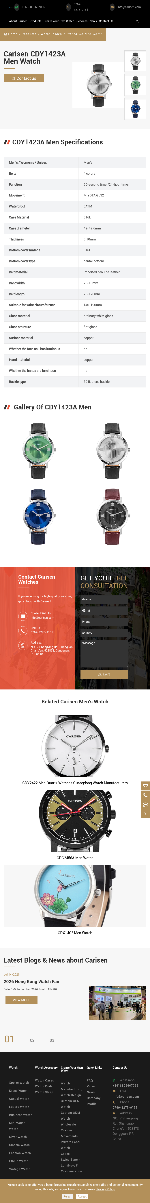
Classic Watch (19, 1145)
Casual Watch (19, 1099)
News (93, 21)
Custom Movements (69, 1133)
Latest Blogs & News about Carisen (56, 960)
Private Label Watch (70, 1145)
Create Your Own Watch (59, 21)
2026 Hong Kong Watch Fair (31, 981)
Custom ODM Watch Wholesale (70, 1118)
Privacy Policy (105, 1189)
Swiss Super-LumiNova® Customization (71, 1165)
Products (35, 21)
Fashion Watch (20, 1153)
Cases (65, 1154)
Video (91, 1086)
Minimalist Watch (17, 1126)
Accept (82, 1196)
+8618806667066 (33, 7)
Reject (67, 1196)
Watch (46, 34)
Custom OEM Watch (70, 1104)
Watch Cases (44, 1080)
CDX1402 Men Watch (75, 933)
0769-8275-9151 (81, 7)
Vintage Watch (19, 1169)
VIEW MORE (21, 1000)
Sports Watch (19, 1082)
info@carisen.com (129, 7)
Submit (104, 675)
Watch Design (71, 1095)
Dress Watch (18, 1090)
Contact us (24, 78)
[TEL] (145, 795)
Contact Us (106, 21)
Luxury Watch (19, 1107)
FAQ (90, 1080)
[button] (135, 47)
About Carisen (18, 21)
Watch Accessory (46, 1067)
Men (58, 34)
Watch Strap (44, 1092)
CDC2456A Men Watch (75, 858)
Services (81, 21)
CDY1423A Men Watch (84, 34)
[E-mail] (145, 785)
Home (12, 34)
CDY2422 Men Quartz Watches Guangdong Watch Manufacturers (75, 783)
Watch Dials (44, 1086)
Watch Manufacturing (71, 1086)
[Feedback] (145, 804)
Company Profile (94, 1101)
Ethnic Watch (18, 1161)
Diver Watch (18, 1137)
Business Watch (20, 1115)
